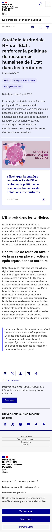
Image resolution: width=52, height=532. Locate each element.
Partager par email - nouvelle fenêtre (28, 373)
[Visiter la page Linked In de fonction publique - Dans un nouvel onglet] (5, 424)
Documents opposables (26, 439)
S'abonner (9, 400)
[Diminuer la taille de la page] (39, 27)
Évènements (26, 442)
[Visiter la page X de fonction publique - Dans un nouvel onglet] (13, 424)
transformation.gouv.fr (13, 492)
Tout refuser (26, 519)
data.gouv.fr (31, 487)
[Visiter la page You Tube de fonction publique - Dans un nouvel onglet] (28, 424)
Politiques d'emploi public (25, 80)
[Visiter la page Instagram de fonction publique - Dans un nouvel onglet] (20, 424)
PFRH (6, 80)
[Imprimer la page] (47, 27)
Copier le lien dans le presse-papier (36, 373)
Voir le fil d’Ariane (8, 27)
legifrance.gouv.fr (10, 487)
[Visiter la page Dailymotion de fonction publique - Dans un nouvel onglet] (36, 424)
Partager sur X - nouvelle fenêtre (13, 373)
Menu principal (48, 4)
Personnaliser (26, 527)
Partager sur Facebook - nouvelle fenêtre (20, 373)
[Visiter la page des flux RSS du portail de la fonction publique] (44, 424)
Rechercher (40, 4)
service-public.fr (27, 481)
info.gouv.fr (8, 481)
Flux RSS (26, 445)
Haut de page (12, 380)
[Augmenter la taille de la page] (32, 27)
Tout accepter (26, 511)
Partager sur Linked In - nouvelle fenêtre (5, 373)
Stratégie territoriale (12, 86)
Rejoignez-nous (26, 436)
